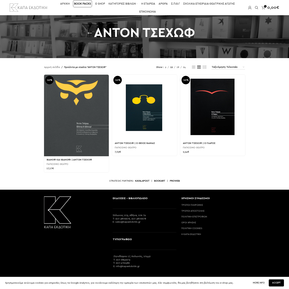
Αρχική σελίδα (52, 67)
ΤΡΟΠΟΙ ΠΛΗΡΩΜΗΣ (192, 205)
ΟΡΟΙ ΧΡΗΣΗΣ (188, 222)
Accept (276, 283)
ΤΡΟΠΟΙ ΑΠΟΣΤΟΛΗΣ (192, 211)
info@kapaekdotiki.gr (128, 266)
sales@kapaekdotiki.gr (128, 222)
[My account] (249, 7)
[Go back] (90, 33)
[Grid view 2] (193, 67)
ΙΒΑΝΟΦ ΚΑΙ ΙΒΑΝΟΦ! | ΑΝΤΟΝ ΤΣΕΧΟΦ (69, 160)
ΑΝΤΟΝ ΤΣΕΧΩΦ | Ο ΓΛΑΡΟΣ (199, 143)
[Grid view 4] (204, 67)
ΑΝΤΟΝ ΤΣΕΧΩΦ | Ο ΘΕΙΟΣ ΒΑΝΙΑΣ (135, 143)
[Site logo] (28, 7)
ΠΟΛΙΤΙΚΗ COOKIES (191, 228)
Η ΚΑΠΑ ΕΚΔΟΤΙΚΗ (191, 234)
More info (259, 283)
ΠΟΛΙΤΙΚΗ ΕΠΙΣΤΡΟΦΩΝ (194, 217)
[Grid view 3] (199, 67)
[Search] (256, 7)
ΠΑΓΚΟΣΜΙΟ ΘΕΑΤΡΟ (57, 164)
